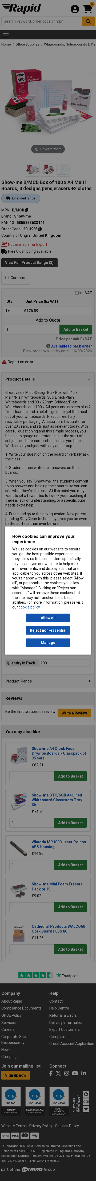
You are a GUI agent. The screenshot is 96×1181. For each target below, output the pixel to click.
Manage (48, 643)
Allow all (48, 618)
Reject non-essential (48, 630)
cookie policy (29, 607)
